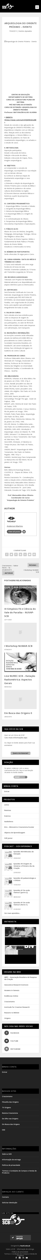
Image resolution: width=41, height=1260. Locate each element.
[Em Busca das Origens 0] (20, 699)
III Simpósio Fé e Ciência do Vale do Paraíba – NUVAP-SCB (20, 612)
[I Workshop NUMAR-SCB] (20, 632)
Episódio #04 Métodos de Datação (24, 853)
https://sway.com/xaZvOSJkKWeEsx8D (20, 120)
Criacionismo (9, 1001)
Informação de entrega (11, 1159)
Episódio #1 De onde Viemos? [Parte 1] (22, 903)
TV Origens (6, 1107)
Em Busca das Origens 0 (18, 713)
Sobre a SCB (7, 1154)
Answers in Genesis (11, 990)
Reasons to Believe (11, 1013)
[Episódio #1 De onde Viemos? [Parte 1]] (8, 909)
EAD (3, 1130)
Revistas (7, 810)
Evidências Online (11, 996)
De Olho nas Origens (10, 1119)
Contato (5, 1197)
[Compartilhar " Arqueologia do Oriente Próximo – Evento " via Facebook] (7, 554)
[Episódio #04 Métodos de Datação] (8, 858)
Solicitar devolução (9, 1202)
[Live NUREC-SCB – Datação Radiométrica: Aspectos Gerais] (20, 662)
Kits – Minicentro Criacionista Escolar (19, 827)
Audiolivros (8, 821)
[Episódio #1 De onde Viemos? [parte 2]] (8, 897)
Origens (7, 1018)
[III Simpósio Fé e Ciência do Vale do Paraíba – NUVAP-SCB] (20, 595)
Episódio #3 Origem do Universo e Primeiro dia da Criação (24, 866)
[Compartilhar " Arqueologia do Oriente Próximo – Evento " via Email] (29, 554)
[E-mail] (24, 531)
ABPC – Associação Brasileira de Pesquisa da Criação (20, 978)
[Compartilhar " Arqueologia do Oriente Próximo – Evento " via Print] (34, 554)
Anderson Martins (15, 526)
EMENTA (9, 117)
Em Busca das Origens (11, 1124)
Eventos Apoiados (25, 31)
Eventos (7, 816)
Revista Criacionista (10, 1113)
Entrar (6, 791)
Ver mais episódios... (12, 913)
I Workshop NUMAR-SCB (18, 645)
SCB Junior (8, 838)
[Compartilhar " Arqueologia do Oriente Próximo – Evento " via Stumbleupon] (25, 554)
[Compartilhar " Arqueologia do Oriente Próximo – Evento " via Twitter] (11, 554)
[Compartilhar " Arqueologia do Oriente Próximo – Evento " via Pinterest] (16, 554)
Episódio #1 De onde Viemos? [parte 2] (22, 891)
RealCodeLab (25, 1246)
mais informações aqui (18, 738)
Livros (6, 805)
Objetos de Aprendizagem (14, 833)
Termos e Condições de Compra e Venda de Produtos (19, 1172)
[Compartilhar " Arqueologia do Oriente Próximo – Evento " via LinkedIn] (20, 554)
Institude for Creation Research (17, 1007)
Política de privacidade (11, 1165)
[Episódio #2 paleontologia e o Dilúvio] (8, 884)
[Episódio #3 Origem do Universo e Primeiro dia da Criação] (8, 870)
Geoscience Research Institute (16, 985)
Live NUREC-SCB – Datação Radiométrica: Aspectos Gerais (19, 679)
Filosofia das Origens (10, 1102)
